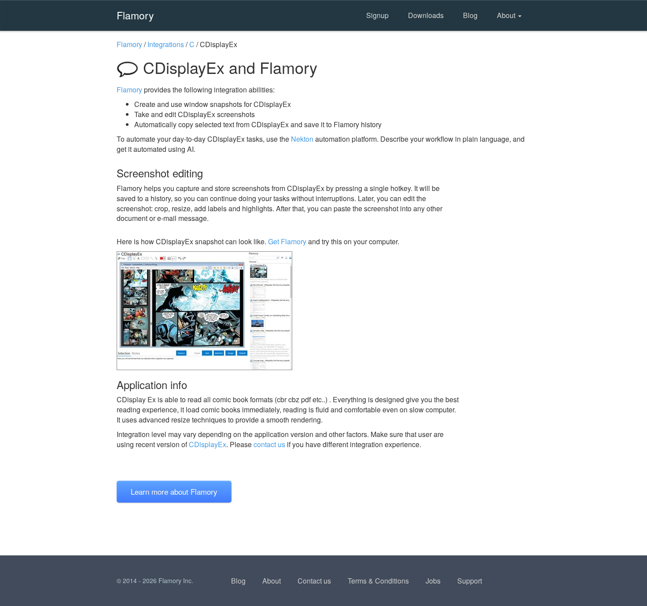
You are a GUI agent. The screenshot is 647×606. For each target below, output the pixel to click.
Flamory (135, 15)
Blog (470, 15)
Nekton (302, 139)
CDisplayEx (207, 444)
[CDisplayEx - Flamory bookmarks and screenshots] (288, 310)
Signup (377, 15)
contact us (269, 444)
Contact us (314, 581)
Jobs (433, 581)
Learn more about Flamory (174, 491)
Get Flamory (287, 241)
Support (469, 581)
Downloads (426, 15)
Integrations (165, 44)
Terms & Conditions (378, 581)
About (507, 15)
